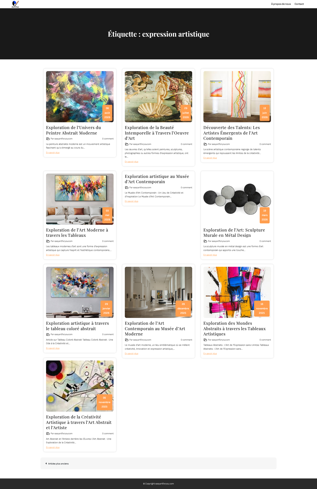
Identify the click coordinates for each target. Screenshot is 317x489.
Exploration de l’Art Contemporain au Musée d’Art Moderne (155, 328)
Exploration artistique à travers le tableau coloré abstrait (77, 325)
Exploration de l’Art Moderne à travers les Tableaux (77, 232)
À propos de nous (281, 4)
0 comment (108, 138)
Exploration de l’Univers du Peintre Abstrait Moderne (73, 130)
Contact (299, 4)
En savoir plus (52, 152)
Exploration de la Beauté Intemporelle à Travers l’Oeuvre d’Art (157, 133)
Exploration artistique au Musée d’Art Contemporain (157, 178)
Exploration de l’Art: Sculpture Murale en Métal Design (234, 232)
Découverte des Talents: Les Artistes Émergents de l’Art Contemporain (231, 133)
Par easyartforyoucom (61, 138)
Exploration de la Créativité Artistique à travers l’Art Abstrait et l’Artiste (79, 422)
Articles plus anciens (58, 463)
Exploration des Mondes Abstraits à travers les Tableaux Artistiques (234, 328)
